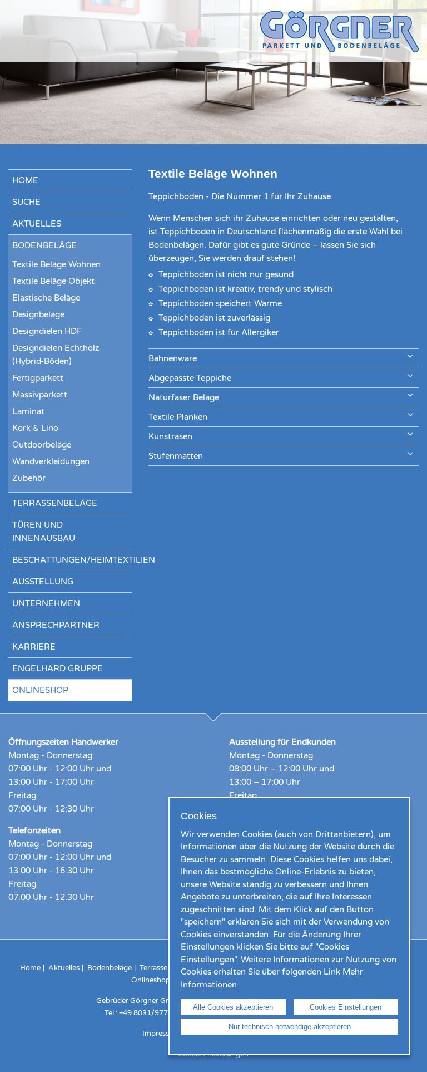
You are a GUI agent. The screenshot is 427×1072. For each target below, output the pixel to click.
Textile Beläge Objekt (53, 281)
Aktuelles (36, 224)
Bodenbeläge (44, 245)
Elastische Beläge (46, 298)
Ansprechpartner (56, 625)
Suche (26, 202)
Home (25, 180)
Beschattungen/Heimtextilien (71, 560)
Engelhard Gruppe (57, 668)
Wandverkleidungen (51, 461)
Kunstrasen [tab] (170, 436)
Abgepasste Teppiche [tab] (189, 378)
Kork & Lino (35, 428)
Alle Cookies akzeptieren (233, 1007)
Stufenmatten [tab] (175, 456)
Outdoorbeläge (41, 445)
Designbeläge (38, 314)
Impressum (161, 1033)
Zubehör (29, 478)
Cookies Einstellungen (345, 1007)
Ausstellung (42, 582)
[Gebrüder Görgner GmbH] (339, 50)
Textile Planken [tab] (177, 417)
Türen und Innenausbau (43, 531)
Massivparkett (39, 395)
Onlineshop (40, 690)
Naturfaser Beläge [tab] (183, 397)
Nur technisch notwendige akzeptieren (290, 1026)
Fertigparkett (37, 378)
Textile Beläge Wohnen (56, 264)
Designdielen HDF (47, 331)
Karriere (34, 647)
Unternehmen (46, 603)
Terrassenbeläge (54, 503)
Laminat (28, 411)
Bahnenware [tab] (172, 358)
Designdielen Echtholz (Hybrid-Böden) (55, 354)
